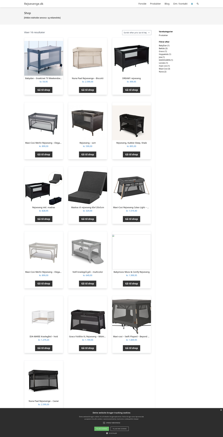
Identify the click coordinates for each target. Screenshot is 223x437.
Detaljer (136, 419)
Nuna (161, 71)
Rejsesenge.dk (33, 4)
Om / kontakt (180, 3)
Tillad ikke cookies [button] (120, 429)
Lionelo (162, 63)
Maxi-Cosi (163, 68)
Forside (142, 3)
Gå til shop (43, 89)
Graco (161, 51)
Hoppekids (163, 54)
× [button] (221, 410)
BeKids (162, 48)
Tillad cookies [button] (101, 429)
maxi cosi (163, 66)
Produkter (155, 3)
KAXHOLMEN (164, 60)
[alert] (111, 422)
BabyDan (163, 45)
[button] (111, 433)
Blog (167, 3)
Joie (160, 57)
